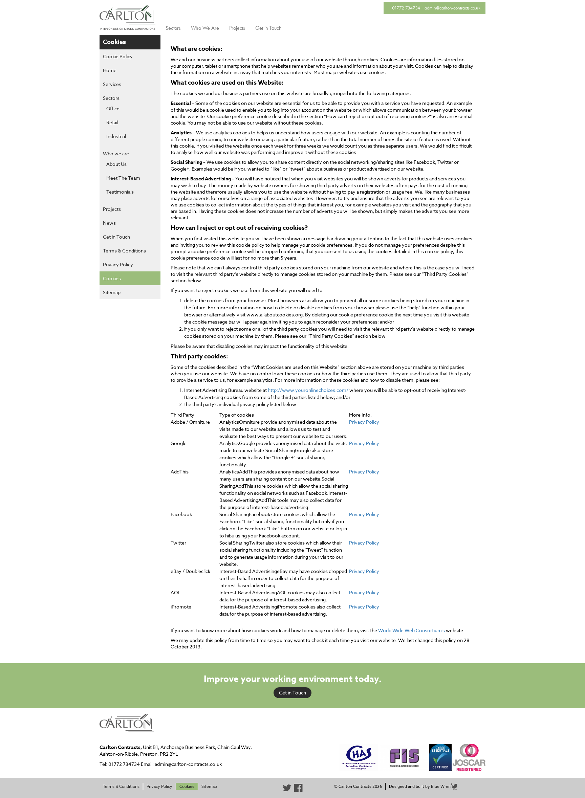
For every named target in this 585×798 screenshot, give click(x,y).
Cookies (112, 278)
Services (112, 84)
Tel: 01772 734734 (120, 764)
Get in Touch (268, 27)
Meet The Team (123, 178)
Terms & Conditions (124, 250)
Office (113, 108)
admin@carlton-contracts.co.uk (452, 8)
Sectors (173, 27)
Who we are (116, 153)
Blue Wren (441, 786)
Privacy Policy (118, 264)
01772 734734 (406, 8)
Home (109, 70)
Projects (237, 27)
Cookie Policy (118, 56)
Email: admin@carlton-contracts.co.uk (181, 764)
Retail (112, 122)
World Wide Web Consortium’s (411, 630)
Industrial (116, 136)
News (109, 223)
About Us (116, 164)
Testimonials (120, 192)
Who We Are (205, 27)
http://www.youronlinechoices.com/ (308, 390)
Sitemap (112, 292)
